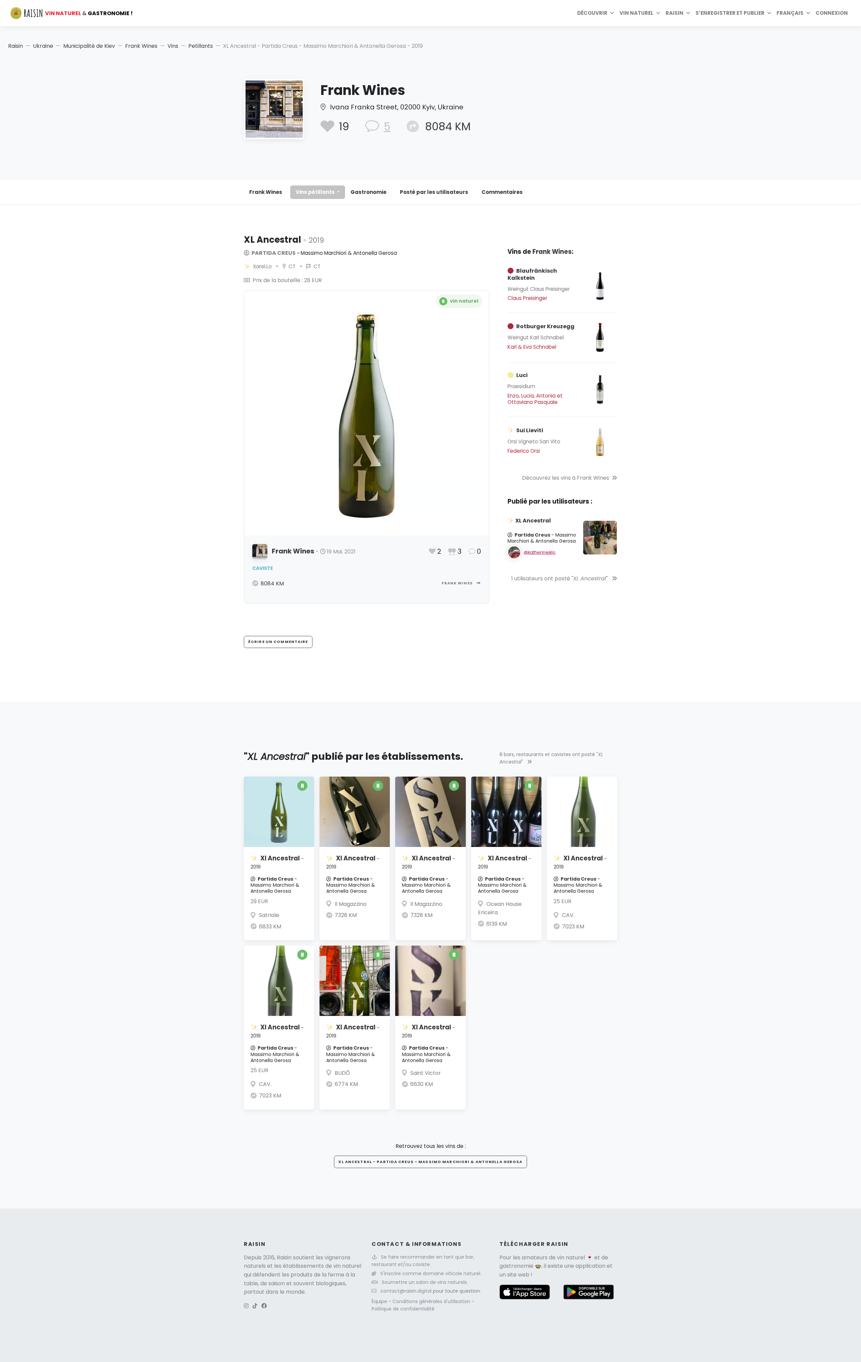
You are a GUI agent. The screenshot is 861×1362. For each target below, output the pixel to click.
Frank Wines (141, 46)
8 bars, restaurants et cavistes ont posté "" (551, 758)
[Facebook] (264, 1306)
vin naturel (571, 1257)
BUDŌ (342, 1073)
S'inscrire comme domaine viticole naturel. (430, 1273)
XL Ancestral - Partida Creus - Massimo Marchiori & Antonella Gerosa (430, 1161)
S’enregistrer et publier (730, 12)
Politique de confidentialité (403, 1308)
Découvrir (592, 12)
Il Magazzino (351, 904)
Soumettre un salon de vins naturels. (425, 1282)
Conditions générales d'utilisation (432, 1301)
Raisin (15, 46)
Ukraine (43, 46)
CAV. (568, 915)
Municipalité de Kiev (89, 46)
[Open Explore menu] (612, 13)
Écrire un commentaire (278, 641)
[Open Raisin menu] (688, 13)
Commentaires (502, 192)
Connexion (832, 12)
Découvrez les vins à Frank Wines (565, 478)
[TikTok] (255, 1306)
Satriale (269, 915)
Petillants (200, 46)
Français (790, 12)
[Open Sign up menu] (769, 13)
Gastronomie (368, 192)
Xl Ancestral (277, 862)
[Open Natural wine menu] (658, 13)
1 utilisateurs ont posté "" (560, 578)
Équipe (380, 1301)
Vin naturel (636, 12)
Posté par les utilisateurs (434, 192)
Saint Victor (425, 1073)
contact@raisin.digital (406, 1291)
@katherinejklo (540, 552)
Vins (172, 46)
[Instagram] (246, 1306)
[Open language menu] (808, 13)
